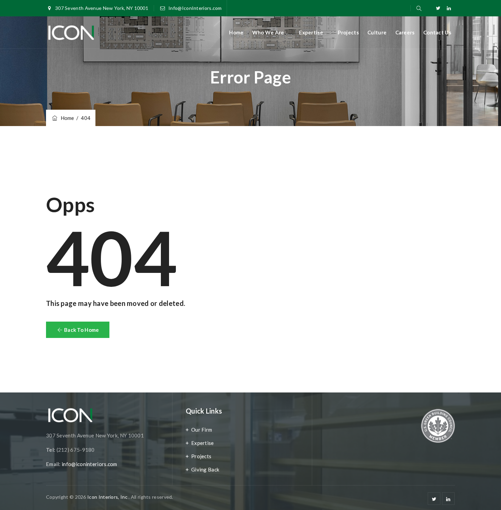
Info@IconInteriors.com (195, 8)
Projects (348, 32)
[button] (77, 330)
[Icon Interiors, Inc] (70, 32)
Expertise (311, 32)
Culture (376, 32)
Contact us (437, 32)
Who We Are (268, 32)
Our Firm (201, 430)
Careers (405, 32)
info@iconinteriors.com (89, 464)
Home (236, 32)
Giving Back (205, 469)
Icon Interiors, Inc (107, 497)
